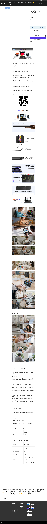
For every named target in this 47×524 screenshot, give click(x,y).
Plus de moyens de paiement (37, 39)
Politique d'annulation (14, 507)
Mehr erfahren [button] (30, 522)
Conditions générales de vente (15, 512)
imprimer (13, 508)
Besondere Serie (20, 2)
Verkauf (25, 2)
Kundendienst (10, 4)
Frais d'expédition (35, 33)
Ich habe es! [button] (43, 522)
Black (31, 17)
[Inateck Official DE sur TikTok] (25, 507)
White (37, 17)
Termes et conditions (14, 511)
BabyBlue (34, 17)
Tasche (15, 2)
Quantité (31, 19)
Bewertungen (14, 469)
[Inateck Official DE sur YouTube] (22, 507)
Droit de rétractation (14, 513)
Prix (30, 22)
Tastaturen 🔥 (10, 2)
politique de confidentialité (15, 509)
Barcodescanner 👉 (31, 2)
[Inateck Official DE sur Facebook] (21, 507)
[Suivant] (2, 35)
